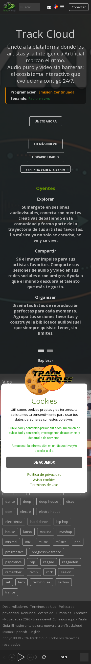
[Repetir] (44, 657)
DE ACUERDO (44, 462)
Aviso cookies (44, 479)
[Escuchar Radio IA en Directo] (49, 7)
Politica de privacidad (44, 474)
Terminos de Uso (44, 484)
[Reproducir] (21, 657)
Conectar (79, 7)
